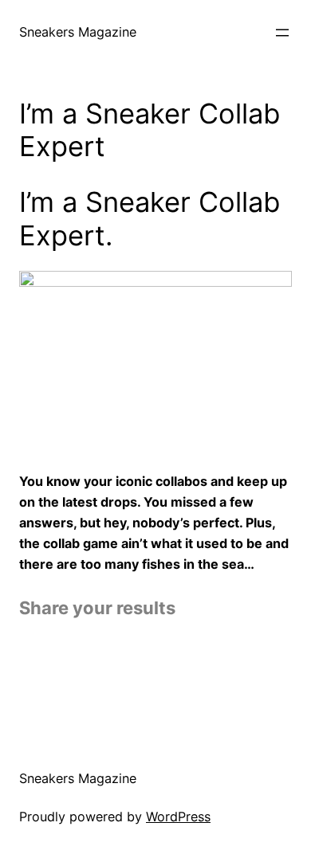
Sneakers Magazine (77, 32)
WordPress (178, 817)
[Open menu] (282, 32)
